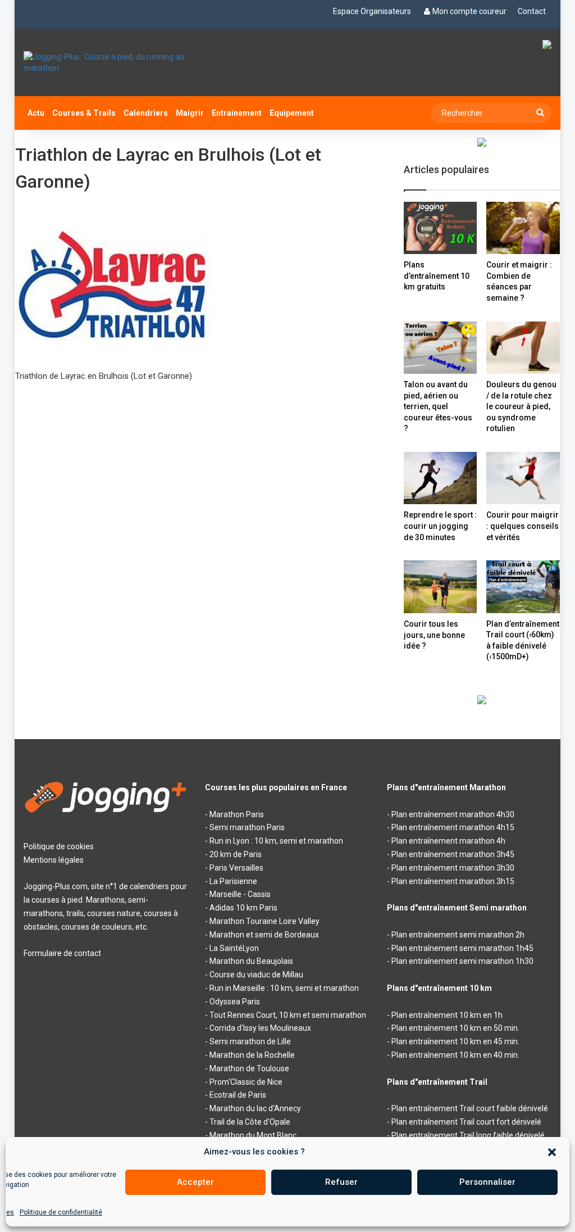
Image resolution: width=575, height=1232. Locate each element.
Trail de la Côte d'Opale (249, 1121)
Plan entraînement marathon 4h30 (452, 814)
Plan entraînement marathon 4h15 (452, 827)
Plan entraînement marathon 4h (448, 840)
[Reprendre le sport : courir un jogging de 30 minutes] (440, 478)
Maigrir (190, 112)
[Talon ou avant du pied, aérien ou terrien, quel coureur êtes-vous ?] (440, 347)
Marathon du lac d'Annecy (255, 1108)
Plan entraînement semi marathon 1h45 (462, 948)
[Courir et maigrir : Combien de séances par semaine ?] (523, 228)
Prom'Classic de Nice (245, 1081)
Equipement (292, 112)
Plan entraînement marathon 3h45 (452, 854)
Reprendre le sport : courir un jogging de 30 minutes (440, 525)
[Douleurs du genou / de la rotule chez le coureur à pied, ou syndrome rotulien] (523, 347)
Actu (36, 112)
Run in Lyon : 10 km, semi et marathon (276, 840)
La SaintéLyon (234, 948)
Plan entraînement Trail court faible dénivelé (469, 1108)
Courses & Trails (84, 112)
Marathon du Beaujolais (251, 961)
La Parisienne (233, 881)
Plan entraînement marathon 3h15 (452, 881)
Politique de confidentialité (61, 1212)
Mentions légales (54, 859)
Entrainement (237, 112)
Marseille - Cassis (240, 894)
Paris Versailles (236, 867)
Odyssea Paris (234, 1001)
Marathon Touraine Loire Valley (264, 921)
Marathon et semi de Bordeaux (264, 934)
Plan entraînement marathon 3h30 (452, 867)
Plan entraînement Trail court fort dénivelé (466, 1121)
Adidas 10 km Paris (243, 907)
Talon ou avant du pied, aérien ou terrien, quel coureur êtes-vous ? (438, 406)
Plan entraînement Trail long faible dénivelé (468, 1135)
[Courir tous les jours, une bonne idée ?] (440, 586)
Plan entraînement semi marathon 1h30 (462, 961)
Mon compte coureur (469, 11)
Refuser (341, 1182)
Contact (532, 11)
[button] (552, 1152)
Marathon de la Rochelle (252, 1054)
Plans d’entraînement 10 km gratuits (436, 275)
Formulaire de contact (62, 953)
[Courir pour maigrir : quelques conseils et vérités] (523, 478)
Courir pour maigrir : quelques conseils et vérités (522, 525)
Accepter (195, 1182)
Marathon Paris (236, 814)
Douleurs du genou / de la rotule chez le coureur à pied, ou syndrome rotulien (521, 406)
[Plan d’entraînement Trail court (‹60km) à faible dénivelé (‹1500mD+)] (523, 586)
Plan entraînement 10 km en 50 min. (455, 1027)
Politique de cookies (59, 846)
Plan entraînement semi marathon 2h (457, 934)
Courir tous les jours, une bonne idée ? (434, 634)
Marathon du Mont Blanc (252, 1135)
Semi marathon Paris (247, 827)
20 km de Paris (235, 854)
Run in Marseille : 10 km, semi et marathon (284, 988)
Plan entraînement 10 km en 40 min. (455, 1054)
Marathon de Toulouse (249, 1068)
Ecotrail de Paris (237, 1094)
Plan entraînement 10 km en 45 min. (455, 1041)
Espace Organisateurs (372, 11)
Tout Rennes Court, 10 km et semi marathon (287, 1015)
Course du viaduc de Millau (256, 974)
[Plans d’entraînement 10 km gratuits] (440, 228)
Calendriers (146, 112)
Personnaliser (487, 1182)
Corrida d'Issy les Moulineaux (260, 1027)
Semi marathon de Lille (250, 1041)
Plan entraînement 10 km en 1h (447, 1015)
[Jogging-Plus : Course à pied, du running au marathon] (106, 62)
